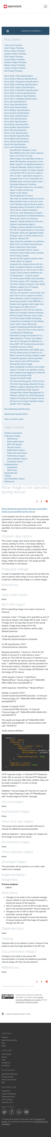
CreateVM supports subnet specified (26, 358)
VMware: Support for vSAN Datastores (27, 395)
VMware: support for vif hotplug (24, 287)
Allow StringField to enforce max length (27, 367)
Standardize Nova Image (21, 364)
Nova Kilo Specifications (15, 144)
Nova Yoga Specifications (15, 104)
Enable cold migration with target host (27, 304)
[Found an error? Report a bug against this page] (46, 501)
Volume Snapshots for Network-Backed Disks (30, 215)
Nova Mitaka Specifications (16, 138)
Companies (6, 1063)
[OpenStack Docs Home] (8, 31)
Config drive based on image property (27, 170)
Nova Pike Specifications (15, 130)
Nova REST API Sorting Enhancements (27, 344)
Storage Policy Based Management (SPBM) (29, 392)
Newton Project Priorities (15, 62)
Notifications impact (16, 450)
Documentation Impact (14, 478)
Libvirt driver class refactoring (23, 324)
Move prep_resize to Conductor (24, 218)
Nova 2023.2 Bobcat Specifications (20, 96)
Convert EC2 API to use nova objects (26, 173)
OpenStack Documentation (30, 31)
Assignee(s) (12, 467)
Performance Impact (16, 456)
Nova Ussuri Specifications (16, 116)
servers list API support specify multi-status (29, 258)
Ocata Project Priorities (14, 59)
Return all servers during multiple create (27, 355)
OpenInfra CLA (7, 1102)
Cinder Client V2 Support (21, 261)
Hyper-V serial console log (21, 190)
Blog (3, 1043)
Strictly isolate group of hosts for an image (28, 352)
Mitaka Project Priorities (14, 65)
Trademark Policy (8, 1097)
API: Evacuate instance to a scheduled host (29, 187)
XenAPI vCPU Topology (20, 404)
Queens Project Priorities (15, 54)
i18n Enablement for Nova (21, 196)
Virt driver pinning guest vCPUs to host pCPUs (30, 381)
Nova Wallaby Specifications (17, 110)
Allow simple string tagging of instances (27, 372)
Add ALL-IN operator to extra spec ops (27, 292)
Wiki (3, 1082)
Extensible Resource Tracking (23, 184)
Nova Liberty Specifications (16, 141)
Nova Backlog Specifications (17, 409)
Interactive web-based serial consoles (27, 253)
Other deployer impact (17, 458)
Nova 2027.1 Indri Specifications (18, 76)
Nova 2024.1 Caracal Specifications (20, 93)
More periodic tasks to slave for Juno (26, 201)
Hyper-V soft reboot (18, 193)
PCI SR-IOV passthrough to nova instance (28, 230)
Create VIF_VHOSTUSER (20, 378)
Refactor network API (19, 238)
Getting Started (7, 1077)
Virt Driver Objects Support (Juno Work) (27, 284)
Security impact (14, 447)
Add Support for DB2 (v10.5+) (23, 307)
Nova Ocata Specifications (16, 133)
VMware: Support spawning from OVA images (30, 387)
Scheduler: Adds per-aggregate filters (27, 233)
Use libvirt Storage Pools (21, 375)
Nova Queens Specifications (17, 127)
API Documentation (9, 1080)
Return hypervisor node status (23, 247)
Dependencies (10, 473)
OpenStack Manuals (9, 1074)
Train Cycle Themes (13, 45)
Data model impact (15, 441)
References (9, 481)
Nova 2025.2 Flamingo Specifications (21, 84)
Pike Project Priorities (13, 56)
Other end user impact (17, 453)
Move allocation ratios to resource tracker (28, 298)
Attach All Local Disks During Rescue (26, 244)
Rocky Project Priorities (14, 51)
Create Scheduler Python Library (24, 250)
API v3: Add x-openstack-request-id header (29, 176)
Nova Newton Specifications (17, 136)
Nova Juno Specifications (15, 147)
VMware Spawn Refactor (21, 290)
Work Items (12, 470)
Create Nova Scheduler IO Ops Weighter (28, 321)
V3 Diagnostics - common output (24, 275)
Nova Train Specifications (15, 118)
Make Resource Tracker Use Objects (26, 338)
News (4, 1046)
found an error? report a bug (18, 1014)
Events (4, 1057)
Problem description (13, 433)
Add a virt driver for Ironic (21, 156)
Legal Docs (6, 1091)
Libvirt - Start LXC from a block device (27, 330)
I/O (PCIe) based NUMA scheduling (25, 318)
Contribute (6, 1065)
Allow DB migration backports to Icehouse (28, 161)
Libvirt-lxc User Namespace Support (26, 213)
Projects (5, 1037)
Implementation (11, 464)
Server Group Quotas (19, 255)
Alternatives (12, 438)
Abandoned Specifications (16, 414)
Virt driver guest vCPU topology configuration (30, 281)
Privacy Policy (7, 1099)
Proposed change (12, 436)
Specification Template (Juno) (23, 150)
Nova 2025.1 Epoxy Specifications (19, 87)
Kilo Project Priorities (13, 71)
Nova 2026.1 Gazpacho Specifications (21, 81)
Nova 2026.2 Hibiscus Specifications (20, 79)
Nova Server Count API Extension (24, 361)
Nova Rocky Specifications (16, 124)
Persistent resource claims (21, 347)
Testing (7, 476)
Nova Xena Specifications (15, 107)
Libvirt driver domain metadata (23, 210)
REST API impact (14, 444)
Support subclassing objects (22, 224)
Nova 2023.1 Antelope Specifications (20, 99)
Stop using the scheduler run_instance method (30, 241)
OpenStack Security (9, 1040)
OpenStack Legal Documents (27, 1002)
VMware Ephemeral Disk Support (24, 389)
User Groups (6, 1054)
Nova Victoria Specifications (16, 113)
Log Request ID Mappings (21, 332)
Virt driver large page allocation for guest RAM (30, 384)
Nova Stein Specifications (15, 121)
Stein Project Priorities (14, 48)
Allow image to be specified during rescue (28, 158)
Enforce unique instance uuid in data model (29, 315)
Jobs (3, 1060)
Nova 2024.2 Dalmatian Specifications (21, 90)
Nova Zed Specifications (15, 101)
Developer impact (15, 461)
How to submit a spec (14, 419)
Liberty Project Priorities (15, 68)
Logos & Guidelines (9, 1094)
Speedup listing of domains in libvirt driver (28, 207)
